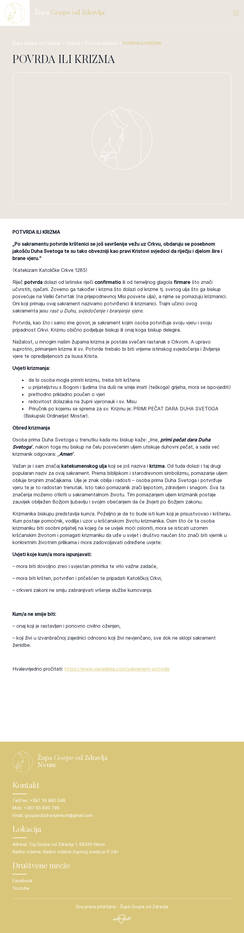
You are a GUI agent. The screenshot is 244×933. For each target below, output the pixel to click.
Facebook (22, 880)
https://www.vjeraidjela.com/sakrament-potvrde (117, 669)
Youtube (20, 888)
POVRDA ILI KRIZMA (63, 60)
